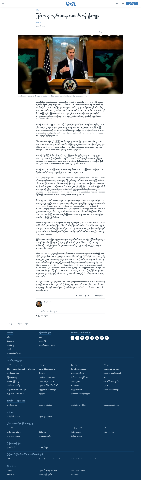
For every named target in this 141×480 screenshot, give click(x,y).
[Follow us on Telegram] (92, 338)
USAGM (9, 470)
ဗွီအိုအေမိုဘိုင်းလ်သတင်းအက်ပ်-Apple (51, 459)
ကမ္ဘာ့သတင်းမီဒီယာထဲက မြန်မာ (16, 389)
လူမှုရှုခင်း (42, 394)
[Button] (102, 32)
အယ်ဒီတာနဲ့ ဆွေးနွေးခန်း (14, 365)
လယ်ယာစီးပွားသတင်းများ (47, 381)
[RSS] (97, 338)
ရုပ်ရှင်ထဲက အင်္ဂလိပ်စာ (78, 405)
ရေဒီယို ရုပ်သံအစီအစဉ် (14, 432)
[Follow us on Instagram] (87, 338)
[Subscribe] (107, 338)
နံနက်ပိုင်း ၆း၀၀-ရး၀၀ (13, 416)
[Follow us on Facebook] (72, 338)
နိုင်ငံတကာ (10, 341)
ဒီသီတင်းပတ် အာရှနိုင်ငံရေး (79, 377)
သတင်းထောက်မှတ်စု (13, 385)
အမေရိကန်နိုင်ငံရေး (13, 381)
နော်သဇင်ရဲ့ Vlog (109, 432)
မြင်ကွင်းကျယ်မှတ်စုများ (78, 369)
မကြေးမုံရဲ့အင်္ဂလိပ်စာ (45, 405)
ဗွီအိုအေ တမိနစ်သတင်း (111, 428)
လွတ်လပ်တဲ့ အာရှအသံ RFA (48, 470)
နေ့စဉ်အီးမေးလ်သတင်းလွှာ (47, 345)
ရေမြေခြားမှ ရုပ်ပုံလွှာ (77, 428)
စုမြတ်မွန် (38, 22)
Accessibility (75, 474)
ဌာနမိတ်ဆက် (11, 447)
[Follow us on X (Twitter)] (77, 338)
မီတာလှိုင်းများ (43, 447)
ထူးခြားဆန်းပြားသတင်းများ (47, 389)
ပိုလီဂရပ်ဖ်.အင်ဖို (76, 432)
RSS (40, 337)
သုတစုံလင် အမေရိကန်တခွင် (112, 373)
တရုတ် (9, 349)
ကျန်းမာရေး (75, 385)
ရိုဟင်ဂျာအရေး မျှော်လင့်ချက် (80, 394)
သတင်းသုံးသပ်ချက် (13, 373)
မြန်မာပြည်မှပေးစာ (77, 365)
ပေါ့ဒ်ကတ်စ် (42, 341)
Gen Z (106, 377)
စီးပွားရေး (42, 373)
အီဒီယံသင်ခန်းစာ (12, 405)
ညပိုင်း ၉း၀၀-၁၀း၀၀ (45, 416)
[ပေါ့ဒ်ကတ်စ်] (102, 338)
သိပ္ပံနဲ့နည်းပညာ (44, 365)
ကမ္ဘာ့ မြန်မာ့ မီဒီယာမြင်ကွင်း (15, 394)
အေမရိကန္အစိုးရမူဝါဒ (45, 474)
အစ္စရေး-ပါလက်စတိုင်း (14, 353)
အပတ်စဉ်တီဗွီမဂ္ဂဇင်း (13, 436)
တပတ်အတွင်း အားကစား (47, 377)
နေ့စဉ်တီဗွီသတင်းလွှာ (13, 428)
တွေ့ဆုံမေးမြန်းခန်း (45, 436)
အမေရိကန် (10, 345)
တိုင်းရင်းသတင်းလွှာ (110, 365)
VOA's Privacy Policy (78, 470)
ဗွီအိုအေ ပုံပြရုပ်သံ (76, 436)
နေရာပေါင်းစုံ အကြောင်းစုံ (111, 381)
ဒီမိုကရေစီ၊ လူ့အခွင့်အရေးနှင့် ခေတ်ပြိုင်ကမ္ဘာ (21, 369)
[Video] (123, 3)
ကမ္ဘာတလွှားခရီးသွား (77, 373)
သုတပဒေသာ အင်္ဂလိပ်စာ (111, 405)
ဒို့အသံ (106, 385)
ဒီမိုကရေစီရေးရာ (12, 377)
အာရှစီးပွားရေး (76, 381)
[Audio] (117, 3)
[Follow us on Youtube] (82, 338)
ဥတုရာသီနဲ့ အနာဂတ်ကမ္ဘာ (47, 369)
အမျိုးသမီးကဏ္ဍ (76, 389)
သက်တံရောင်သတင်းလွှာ (111, 389)
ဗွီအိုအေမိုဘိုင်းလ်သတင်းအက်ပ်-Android (83, 459)
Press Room (11, 474)
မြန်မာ (38, 10)
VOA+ (9, 459)
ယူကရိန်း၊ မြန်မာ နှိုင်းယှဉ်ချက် (48, 385)
